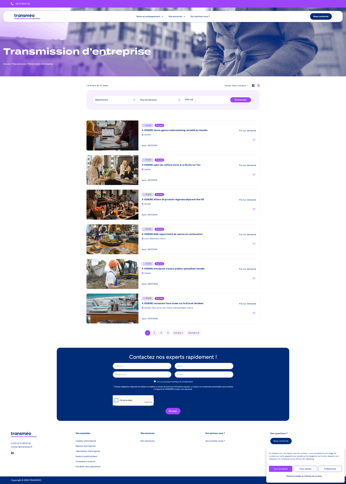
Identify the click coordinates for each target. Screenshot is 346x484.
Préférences (330, 469)
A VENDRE (147, 125)
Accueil (7, 64)
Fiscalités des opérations (88, 466)
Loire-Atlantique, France (155, 238)
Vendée (147, 134)
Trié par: (227, 85)
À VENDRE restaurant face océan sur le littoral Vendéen (172, 303)
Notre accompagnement (148, 16)
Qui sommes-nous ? (200, 16)
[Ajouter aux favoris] (254, 140)
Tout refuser (305, 469)
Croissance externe (85, 461)
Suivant (177, 333)
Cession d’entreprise (86, 440)
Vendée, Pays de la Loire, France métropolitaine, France (168, 308)
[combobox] (241, 85)
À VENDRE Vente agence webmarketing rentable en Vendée (174, 130)
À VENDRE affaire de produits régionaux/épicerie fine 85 (173, 199)
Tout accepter (281, 469)
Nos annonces (175, 16)
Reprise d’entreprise (86, 446)
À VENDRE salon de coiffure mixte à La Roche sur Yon (171, 164)
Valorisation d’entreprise (88, 451)
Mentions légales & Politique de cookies (304, 476)
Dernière (192, 333)
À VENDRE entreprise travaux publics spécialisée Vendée (173, 268)
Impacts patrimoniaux (86, 456)
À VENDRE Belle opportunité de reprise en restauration (172, 234)
